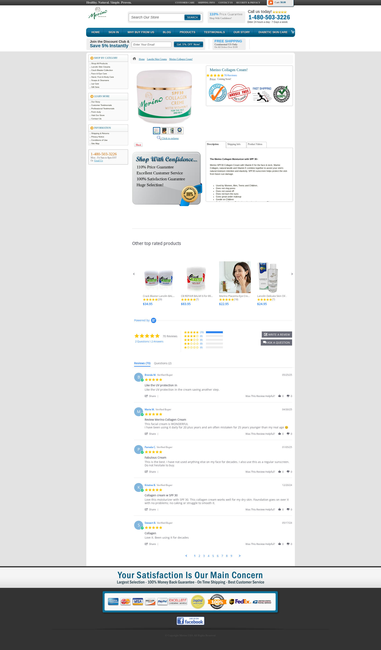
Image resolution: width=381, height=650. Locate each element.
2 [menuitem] (199, 556)
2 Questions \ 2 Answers (149, 341)
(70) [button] (202, 332)
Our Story (96, 102)
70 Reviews (230, 75)
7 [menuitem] (222, 556)
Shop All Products (100, 63)
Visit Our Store (98, 115)
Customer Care (184, 2)
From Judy (96, 112)
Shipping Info (206, 2)
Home (142, 59)
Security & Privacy (248, 2)
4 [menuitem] (208, 556)
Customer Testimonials (102, 105)
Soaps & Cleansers (100, 80)
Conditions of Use (100, 140)
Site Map (95, 143)
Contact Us (225, 2)
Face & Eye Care (99, 73)
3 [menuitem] (204, 556)
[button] (134, 274)
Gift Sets (95, 87)
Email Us (98, 160)
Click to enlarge (170, 138)
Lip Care (95, 84)
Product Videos (255, 144)
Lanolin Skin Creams (101, 67)
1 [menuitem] (195, 556)
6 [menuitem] (217, 556)
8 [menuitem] (227, 556)
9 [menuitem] (231, 556)
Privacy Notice (98, 137)
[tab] (142, 364)
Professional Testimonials (103, 108)
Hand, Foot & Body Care (103, 77)
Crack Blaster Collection (102, 70)
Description (213, 144)
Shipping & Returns (100, 133)
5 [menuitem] (213, 556)
